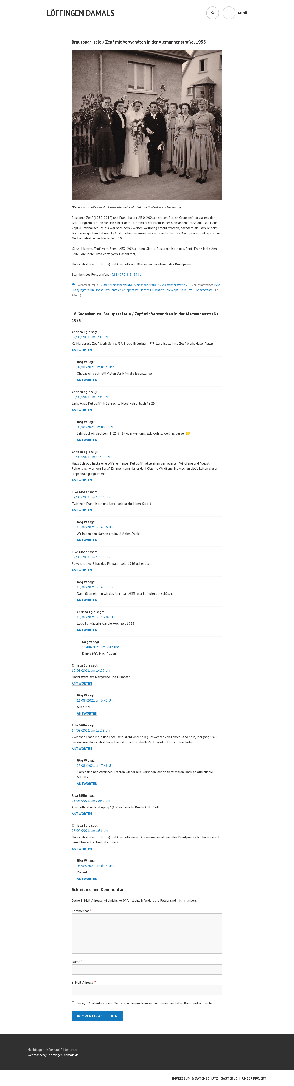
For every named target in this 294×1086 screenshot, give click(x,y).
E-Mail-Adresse (84, 982)
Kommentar (81, 911)
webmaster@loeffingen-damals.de (53, 1055)
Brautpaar (96, 290)
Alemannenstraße (121, 285)
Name (77, 961)
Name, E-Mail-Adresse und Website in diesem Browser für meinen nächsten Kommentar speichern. (145, 1003)
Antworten (82, 350)
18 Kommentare (202, 290)
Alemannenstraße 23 (147, 285)
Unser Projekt (254, 1078)
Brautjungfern (80, 290)
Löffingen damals (81, 13)
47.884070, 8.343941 (125, 274)
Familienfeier (112, 290)
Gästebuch (230, 1078)
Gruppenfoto (130, 290)
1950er (103, 285)
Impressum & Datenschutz (195, 1078)
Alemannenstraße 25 (175, 285)
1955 (217, 285)
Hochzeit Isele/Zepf (165, 290)
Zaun (182, 290)
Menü (242, 13)
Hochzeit (145, 290)
